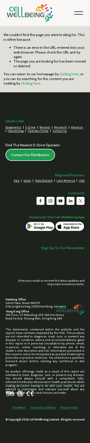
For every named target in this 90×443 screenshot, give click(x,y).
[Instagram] (50, 201)
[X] (80, 201)
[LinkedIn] (70, 201)
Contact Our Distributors (30, 155)
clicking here (69, 74)
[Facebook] (40, 201)
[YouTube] (60, 201)
